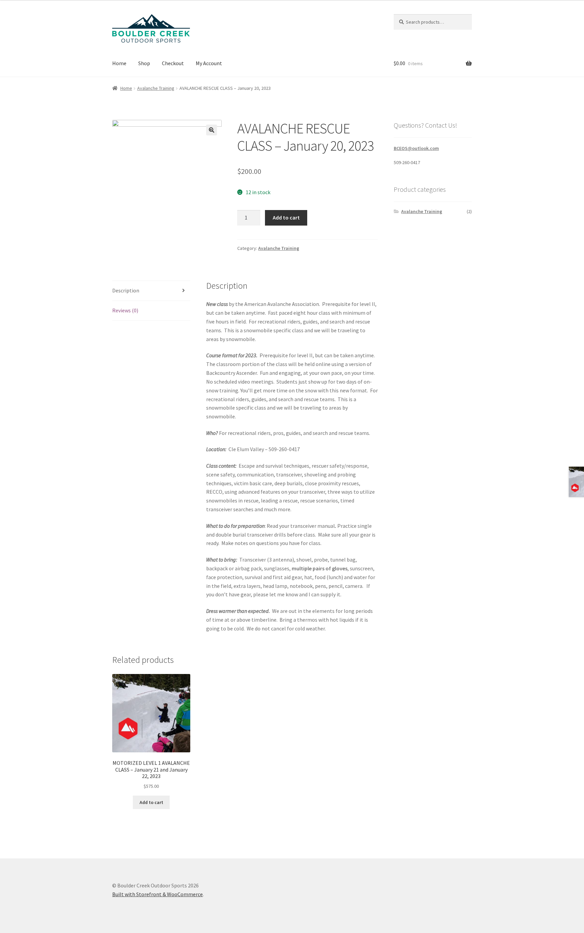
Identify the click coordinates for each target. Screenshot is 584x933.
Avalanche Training (155, 88)
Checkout (173, 63)
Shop (144, 63)
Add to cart (286, 217)
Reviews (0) (125, 310)
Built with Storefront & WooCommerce (157, 894)
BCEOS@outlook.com (416, 148)
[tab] (151, 291)
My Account (209, 63)
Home (119, 63)
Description (125, 290)
